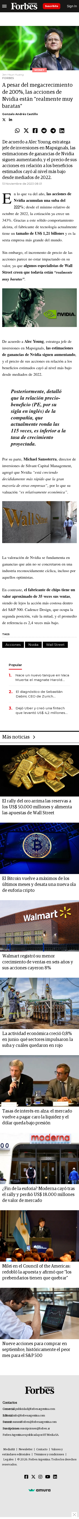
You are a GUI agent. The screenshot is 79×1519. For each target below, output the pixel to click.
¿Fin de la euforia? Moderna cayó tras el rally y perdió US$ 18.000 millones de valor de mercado (38, 1195)
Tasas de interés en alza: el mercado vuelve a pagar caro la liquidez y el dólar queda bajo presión (37, 1117)
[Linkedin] (61, 131)
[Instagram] (40, 1477)
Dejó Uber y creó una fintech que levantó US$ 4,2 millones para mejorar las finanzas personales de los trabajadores (42, 710)
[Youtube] (47, 1477)
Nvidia (33, 645)
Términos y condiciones (49, 1454)
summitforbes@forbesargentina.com (35, 1422)
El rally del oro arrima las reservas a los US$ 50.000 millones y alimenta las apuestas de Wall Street (37, 807)
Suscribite (51, 6)
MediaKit (9, 1449)
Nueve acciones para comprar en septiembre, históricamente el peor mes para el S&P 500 (36, 1350)
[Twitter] (26, 131)
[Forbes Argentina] (24, 6)
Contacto (42, 1449)
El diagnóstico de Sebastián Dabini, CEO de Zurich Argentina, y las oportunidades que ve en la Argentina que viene (42, 694)
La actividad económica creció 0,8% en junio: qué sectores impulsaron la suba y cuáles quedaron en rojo (37, 1039)
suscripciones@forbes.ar (35, 1428)
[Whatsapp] (17, 131)
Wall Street (55, 645)
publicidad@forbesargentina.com (35, 1409)
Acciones (13, 645)
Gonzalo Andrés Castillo (20, 114)
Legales (8, 1459)
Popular (15, 665)
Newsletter (25, 1449)
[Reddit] (44, 131)
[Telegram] (53, 131)
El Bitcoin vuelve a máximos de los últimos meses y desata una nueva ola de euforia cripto (39, 884)
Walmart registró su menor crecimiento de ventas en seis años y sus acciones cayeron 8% (37, 962)
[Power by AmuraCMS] (39, 1490)
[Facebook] (35, 131)
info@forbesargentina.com (29, 1415)
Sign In (72, 6)
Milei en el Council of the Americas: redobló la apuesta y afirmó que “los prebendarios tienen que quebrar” (37, 1272)
